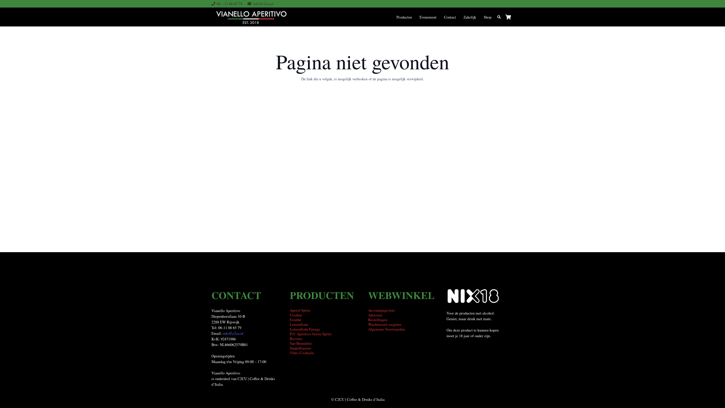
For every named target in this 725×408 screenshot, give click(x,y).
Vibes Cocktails (302, 352)
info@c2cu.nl (233, 333)
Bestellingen (377, 319)
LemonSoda (299, 324)
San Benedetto (301, 343)
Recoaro (296, 338)
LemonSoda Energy (305, 329)
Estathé (295, 319)
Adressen (375, 315)
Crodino (296, 315)
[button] (415, 17)
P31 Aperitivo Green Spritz (311, 333)
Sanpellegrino (300, 348)
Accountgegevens (381, 310)
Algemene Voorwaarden (386, 329)
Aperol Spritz (300, 310)
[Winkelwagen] (508, 17)
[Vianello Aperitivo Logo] (251, 17)
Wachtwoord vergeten (384, 324)
